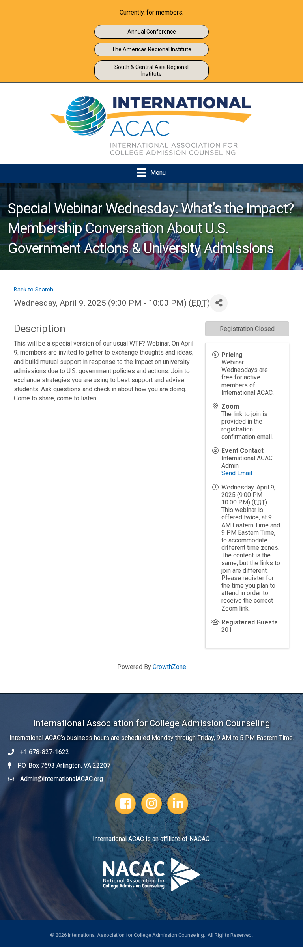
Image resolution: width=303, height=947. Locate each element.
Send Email (236, 473)
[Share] (219, 303)
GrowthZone (169, 667)
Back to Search (33, 289)
